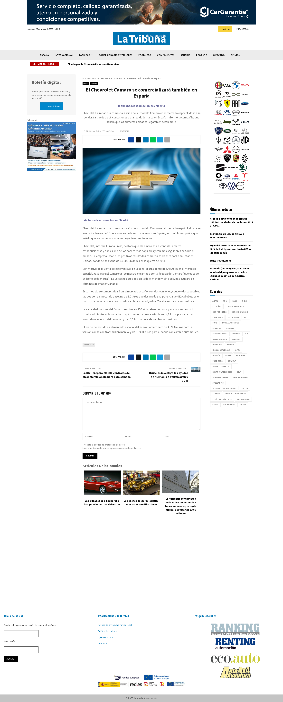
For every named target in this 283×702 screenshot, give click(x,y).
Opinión (235, 55)
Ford (214, 323)
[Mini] (219, 152)
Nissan (230, 344)
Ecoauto (201, 55)
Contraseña (9, 641)
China (244, 301)
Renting (185, 55)
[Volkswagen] (231, 189)
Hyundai (236, 333)
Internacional (64, 55)
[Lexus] (245, 134)
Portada (86, 78)
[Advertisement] (141, 565)
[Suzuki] (236, 180)
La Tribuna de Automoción (98, 131)
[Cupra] (227, 97)
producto (217, 361)
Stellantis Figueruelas (224, 388)
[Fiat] (236, 106)
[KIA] (244, 125)
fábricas (216, 328)
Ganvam (230, 328)
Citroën (216, 306)
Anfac (215, 301)
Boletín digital (46, 82)
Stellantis (218, 383)
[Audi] (227, 88)
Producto (144, 55)
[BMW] (236, 88)
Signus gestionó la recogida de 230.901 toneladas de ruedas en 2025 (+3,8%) (231, 222)
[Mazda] (227, 143)
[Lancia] (219, 134)
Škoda (243, 404)
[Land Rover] (227, 134)
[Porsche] (236, 161)
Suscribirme (54, 106)
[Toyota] (223, 189)
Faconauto (233, 317)
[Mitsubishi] (227, 152)
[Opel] (219, 161)
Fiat (246, 317)
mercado (236, 339)
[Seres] (231, 170)
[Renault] (245, 161)
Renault (232, 361)
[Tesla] (245, 180)
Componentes (166, 55)
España (44, 55)
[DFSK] (245, 97)
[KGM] (236, 125)
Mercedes (217, 344)
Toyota (216, 393)
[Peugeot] (227, 161)
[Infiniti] (236, 116)
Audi (225, 301)
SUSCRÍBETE (225, 29)
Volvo (215, 404)
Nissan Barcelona (221, 350)
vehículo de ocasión (235, 393)
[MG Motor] (245, 143)
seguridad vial (240, 377)
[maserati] (219, 143)
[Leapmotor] (236, 134)
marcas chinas (219, 339)
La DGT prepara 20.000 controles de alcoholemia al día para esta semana (107, 375)
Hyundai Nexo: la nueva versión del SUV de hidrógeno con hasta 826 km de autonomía (118, 64)
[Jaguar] (218, 125)
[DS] (219, 106)
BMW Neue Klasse (220, 260)
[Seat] (220, 170)
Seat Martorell (220, 377)
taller (244, 388)
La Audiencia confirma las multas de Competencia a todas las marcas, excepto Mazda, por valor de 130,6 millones (181, 506)
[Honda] (219, 116)
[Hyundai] (227, 116)
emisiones (217, 317)
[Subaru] (227, 180)
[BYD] (245, 88)
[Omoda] (245, 152)
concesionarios (239, 312)
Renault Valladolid (222, 372)
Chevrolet (89, 345)
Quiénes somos (105, 637)
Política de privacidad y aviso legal (115, 624)
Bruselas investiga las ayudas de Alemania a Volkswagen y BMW (168, 377)
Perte (228, 355)
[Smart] (219, 180)
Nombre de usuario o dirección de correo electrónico (30, 625)
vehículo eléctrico (222, 399)
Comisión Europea (235, 306)
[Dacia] (236, 97)
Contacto (102, 643)
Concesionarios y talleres (115, 55)
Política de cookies (107, 631)
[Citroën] (219, 97)
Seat (239, 372)
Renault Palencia (220, 366)
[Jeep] (227, 125)
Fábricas (84, 55)
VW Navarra (229, 404)
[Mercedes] (236, 143)
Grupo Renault (219, 333)
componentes (219, 312)
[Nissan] (236, 152)
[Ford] (245, 106)
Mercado (219, 55)
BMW (234, 301)
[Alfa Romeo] (219, 88)
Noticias (95, 78)
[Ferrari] (227, 106)
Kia (246, 333)
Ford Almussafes (230, 323)
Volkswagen (243, 399)
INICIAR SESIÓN (242, 29)
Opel (237, 350)
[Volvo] (240, 189)
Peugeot (240, 355)
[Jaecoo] (245, 116)
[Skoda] (243, 170)
